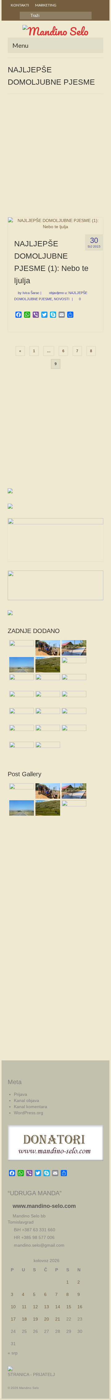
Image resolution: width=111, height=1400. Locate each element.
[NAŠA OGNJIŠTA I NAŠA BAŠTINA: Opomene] (21, 698)
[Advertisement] (55, 158)
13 (46, 1306)
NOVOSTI (61, 299)
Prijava (20, 1094)
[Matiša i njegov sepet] (21, 749)
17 (13, 1319)
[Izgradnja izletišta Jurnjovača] (73, 648)
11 (24, 1306)
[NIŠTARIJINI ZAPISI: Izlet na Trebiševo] (73, 698)
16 (79, 1306)
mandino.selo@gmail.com (38, 1245)
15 (68, 1306)
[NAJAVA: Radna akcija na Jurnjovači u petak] (47, 698)
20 (46, 1319)
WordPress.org (28, 1112)
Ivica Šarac (31, 293)
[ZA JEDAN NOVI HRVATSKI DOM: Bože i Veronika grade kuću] (47, 681)
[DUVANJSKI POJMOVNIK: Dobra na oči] (47, 715)
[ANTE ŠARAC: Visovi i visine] (21, 732)
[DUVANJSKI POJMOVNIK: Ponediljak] (47, 732)
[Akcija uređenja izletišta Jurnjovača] (47, 648)
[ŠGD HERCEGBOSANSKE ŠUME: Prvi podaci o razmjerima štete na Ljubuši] (21, 681)
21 (57, 1319)
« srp (13, 1352)
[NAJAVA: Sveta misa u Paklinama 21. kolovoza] (21, 715)
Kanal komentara (30, 1106)
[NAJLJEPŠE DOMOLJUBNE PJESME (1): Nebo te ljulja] (55, 222)
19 (35, 1319)
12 (35, 1306)
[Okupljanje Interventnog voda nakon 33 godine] (73, 664)
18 (24, 1319)
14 (57, 1306)
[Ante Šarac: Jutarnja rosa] (47, 664)
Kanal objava (26, 1100)
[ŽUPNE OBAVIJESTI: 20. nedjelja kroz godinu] (47, 749)
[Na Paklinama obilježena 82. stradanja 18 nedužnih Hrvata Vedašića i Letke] (21, 648)
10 (13, 1306)
